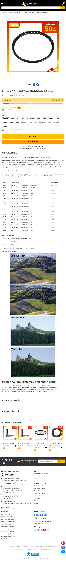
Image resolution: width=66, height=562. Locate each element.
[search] (62, 7)
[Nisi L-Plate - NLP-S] (10, 432)
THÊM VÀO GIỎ (33, 142)
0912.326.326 (39, 146)
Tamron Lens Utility (39, 493)
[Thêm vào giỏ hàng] (15, 446)
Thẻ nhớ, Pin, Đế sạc (7, 534)
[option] (33, 47)
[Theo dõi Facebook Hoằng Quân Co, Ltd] (2, 459)
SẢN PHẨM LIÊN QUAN (11, 423)
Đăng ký (61, 461)
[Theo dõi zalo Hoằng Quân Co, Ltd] (6, 459)
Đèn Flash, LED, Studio (7, 519)
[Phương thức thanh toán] (42, 529)
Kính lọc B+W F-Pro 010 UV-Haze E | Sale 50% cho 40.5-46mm (36, 385)
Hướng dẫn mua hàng (40, 483)
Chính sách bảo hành (40, 476)
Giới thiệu (37, 500)
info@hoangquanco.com (14, 508)
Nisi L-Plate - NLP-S (8, 443)
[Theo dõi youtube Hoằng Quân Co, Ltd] (3, 462)
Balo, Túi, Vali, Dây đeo (7, 521)
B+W (11, 96)
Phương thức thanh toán (41, 473)
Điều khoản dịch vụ (39, 488)
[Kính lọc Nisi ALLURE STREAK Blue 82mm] (41, 432)
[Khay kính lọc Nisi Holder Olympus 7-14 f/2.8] (56, 432)
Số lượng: (5, 130)
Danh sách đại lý (38, 491)
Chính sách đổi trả (39, 481)
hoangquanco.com (12, 389)
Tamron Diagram (38, 495)
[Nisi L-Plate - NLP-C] (25, 432)
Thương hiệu (37, 498)
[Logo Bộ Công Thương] (33, 554)
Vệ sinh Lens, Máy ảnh (7, 529)
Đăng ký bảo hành (39, 486)
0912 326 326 (41, 515)
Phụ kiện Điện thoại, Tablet (8, 539)
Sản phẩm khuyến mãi (7, 514)
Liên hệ (36, 503)
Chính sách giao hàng (40, 478)
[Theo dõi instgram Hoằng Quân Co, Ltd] (10, 459)
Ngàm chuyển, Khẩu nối (7, 531)
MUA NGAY (33, 136)
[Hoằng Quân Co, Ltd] (33, 4)
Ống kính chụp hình (6, 516)
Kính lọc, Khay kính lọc (7, 526)
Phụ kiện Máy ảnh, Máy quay (9, 536)
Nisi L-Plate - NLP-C (23, 443)
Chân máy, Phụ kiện (6, 524)
